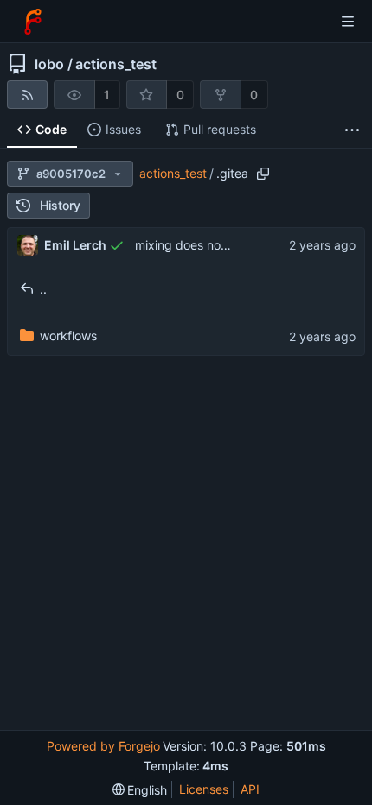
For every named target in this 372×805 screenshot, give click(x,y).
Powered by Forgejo (103, 745)
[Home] (33, 21)
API (250, 789)
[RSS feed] (27, 94)
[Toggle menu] (347, 21)
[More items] (352, 130)
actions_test (116, 64)
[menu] (140, 790)
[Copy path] (263, 174)
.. (43, 289)
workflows (68, 335)
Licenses (203, 789)
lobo (49, 64)
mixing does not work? (198, 245)
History (60, 205)
